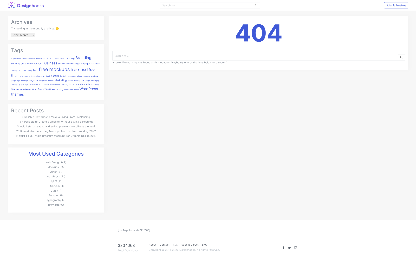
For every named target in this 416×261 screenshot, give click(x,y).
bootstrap (70, 58)
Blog (205, 244)
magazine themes (46, 81)
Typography (53, 200)
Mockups (53, 167)
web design (25, 89)
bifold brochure (28, 58)
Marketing (60, 80)
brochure (15, 63)
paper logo (23, 84)
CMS (53, 190)
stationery (95, 84)
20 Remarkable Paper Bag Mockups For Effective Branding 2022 (56, 131)
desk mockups (82, 63)
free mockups (54, 69)
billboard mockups (43, 58)
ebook (93, 64)
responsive (33, 84)
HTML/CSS (53, 185)
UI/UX (53, 181)
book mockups (58, 58)
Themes (15, 89)
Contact (164, 244)
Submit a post (190, 244)
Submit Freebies (396, 5)
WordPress (38, 89)
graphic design (30, 76)
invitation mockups (68, 76)
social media (84, 84)
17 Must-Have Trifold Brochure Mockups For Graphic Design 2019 (56, 135)
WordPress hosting (54, 89)
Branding (83, 57)
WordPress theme (71, 89)
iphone (79, 76)
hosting (55, 75)
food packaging (25, 70)
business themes (66, 63)
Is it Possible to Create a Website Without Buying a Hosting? (56, 121)
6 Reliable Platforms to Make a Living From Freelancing (56, 117)
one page (85, 80)
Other (53, 171)
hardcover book (43, 76)
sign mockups (71, 84)
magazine (33, 80)
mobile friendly (74, 81)
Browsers (53, 204)
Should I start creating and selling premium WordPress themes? (56, 126)
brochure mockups (31, 63)
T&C (175, 244)
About (152, 244)
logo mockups (22, 81)
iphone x (86, 76)
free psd (79, 69)
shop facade (44, 84)
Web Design (53, 162)
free (35, 70)
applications (16, 58)
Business (49, 63)
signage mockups (57, 84)
